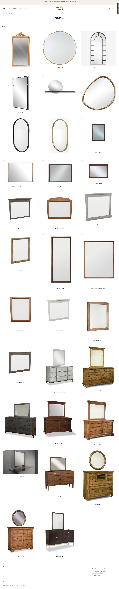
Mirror (98, 224)
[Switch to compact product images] (6, 26)
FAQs (21, 8)
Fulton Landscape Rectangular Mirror (20, 186)
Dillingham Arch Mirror (98, 67)
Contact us (63, 1)
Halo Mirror (59, 102)
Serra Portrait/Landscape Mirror (98, 288)
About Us (15, 8)
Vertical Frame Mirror (20, 330)
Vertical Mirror (98, 390)
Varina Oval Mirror (20, 155)
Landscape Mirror (20, 228)
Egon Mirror (20, 112)
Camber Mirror (98, 152)
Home (4, 8)
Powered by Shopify (22, 585)
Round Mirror (98, 504)
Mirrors (10, 13)
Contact (26, 8)
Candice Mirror (59, 67)
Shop (9, 8)
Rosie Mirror (21, 70)
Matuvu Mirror (20, 476)
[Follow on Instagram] (3, 581)
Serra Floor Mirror (59, 288)
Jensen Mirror (98, 183)
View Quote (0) (118, 8)
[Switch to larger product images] (2, 26)
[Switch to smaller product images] (4, 26)
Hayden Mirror (59, 186)
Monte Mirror (98, 113)
